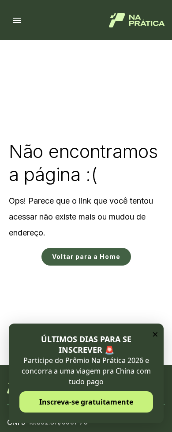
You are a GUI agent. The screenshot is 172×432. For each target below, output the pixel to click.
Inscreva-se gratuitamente (86, 402)
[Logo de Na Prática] (137, 20)
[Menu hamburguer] (16, 20)
